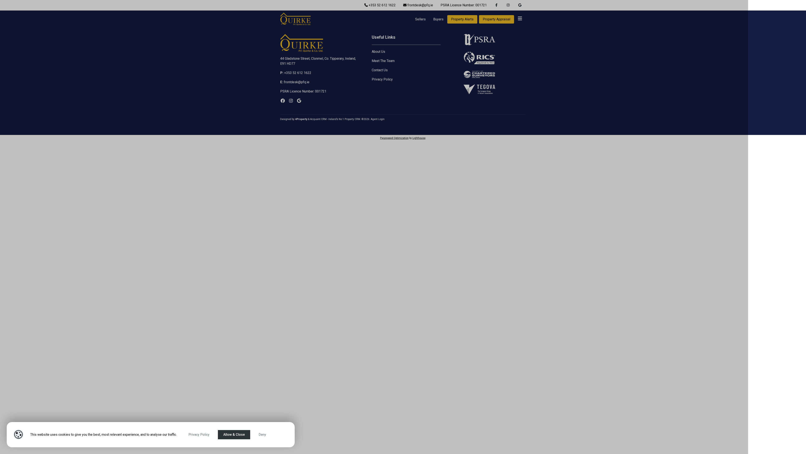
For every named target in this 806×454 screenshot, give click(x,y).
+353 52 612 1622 (382, 5)
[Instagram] (290, 100)
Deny (262, 435)
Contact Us (380, 70)
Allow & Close (234, 435)
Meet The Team (383, 61)
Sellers (420, 19)
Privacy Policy (198, 435)
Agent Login (378, 119)
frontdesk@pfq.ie (420, 5)
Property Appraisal (496, 19)
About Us (378, 52)
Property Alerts (462, 19)
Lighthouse (418, 138)
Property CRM (352, 119)
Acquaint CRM (318, 119)
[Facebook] (282, 100)
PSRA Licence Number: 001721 (464, 5)
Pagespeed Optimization (394, 138)
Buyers (438, 19)
